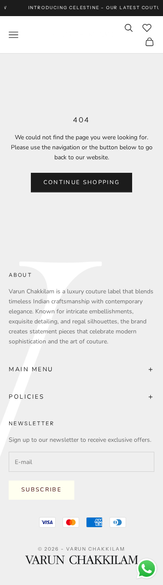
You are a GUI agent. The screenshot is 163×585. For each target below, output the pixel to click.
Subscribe (41, 490)
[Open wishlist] (147, 28)
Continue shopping (81, 182)
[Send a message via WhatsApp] (147, 569)
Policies (81, 397)
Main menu (81, 369)
